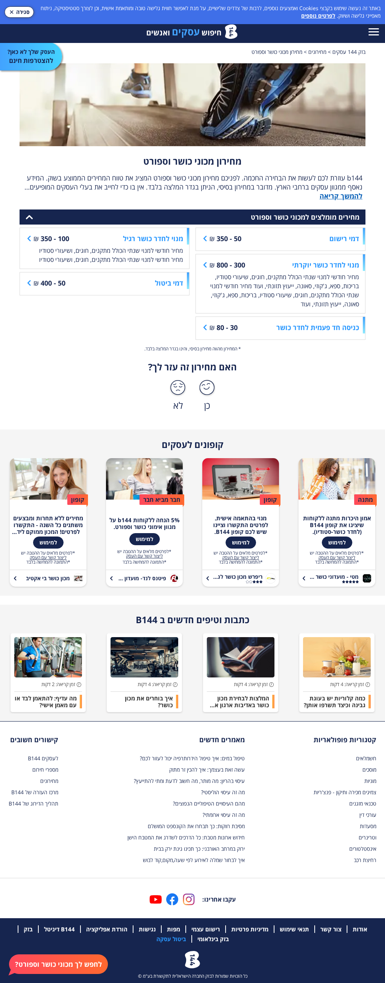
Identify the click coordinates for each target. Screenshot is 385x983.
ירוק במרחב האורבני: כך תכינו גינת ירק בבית (199, 848)
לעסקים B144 (43, 758)
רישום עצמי (205, 929)
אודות (360, 929)
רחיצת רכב (365, 860)
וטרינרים (367, 837)
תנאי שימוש (294, 929)
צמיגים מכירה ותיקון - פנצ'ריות (345, 792)
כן (207, 405)
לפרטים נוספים (318, 15)
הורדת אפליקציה (106, 929)
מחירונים (49, 780)
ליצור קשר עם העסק (336, 557)
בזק (28, 929)
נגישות (147, 929)
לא (178, 405)
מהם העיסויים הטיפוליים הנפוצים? (209, 803)
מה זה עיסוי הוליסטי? (223, 792)
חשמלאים (366, 758)
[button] (58, 964)
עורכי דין (367, 814)
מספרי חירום (45, 769)
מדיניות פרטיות (249, 929)
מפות (173, 929)
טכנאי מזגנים (362, 803)
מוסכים (369, 769)
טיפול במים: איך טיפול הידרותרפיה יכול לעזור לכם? (192, 758)
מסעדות (368, 826)
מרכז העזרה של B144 (34, 792)
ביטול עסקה (171, 939)
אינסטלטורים (362, 848)
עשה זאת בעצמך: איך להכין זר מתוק (207, 769)
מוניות (370, 780)
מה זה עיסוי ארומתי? (224, 814)
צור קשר (330, 929)
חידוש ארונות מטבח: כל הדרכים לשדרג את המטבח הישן (186, 837)
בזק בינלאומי (213, 939)
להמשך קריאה (341, 195)
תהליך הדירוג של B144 (33, 803)
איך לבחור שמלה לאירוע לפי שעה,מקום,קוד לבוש (194, 860)
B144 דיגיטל (59, 929)
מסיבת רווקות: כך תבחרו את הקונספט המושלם (196, 826)
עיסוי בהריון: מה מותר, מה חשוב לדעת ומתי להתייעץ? (189, 780)
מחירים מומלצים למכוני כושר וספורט (305, 217)
